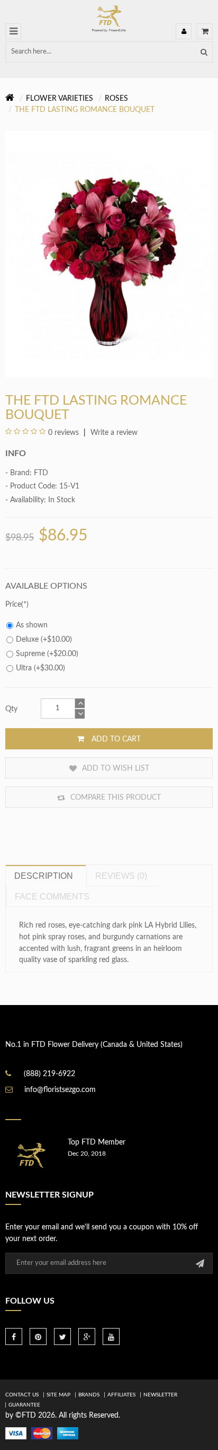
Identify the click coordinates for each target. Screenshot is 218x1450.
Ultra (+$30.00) (40, 668)
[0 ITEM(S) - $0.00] (205, 31)
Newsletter (160, 1394)
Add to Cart (115, 739)
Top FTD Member (96, 1142)
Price (13, 604)
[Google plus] (86, 1336)
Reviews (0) (121, 875)
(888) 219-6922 (49, 1074)
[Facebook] (13, 1336)
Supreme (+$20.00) (47, 654)
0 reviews (63, 432)
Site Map (58, 1394)
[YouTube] (111, 1336)
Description (43, 875)
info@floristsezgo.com (60, 1090)
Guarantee (24, 1405)
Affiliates (121, 1394)
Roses (116, 98)
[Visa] (15, 1433)
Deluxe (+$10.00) (44, 639)
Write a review (113, 432)
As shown (32, 625)
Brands (88, 1394)
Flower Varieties (59, 98)
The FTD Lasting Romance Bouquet (85, 109)
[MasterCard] (41, 1433)
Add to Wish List (114, 768)
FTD (41, 473)
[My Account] (184, 31)
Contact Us (22, 1394)
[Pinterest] (38, 1336)
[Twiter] (62, 1336)
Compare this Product (114, 797)
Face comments (52, 896)
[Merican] (67, 1433)
